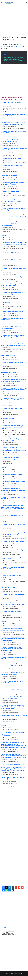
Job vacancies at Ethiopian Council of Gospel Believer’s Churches (12, 409)
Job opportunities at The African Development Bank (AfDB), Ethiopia (11, 200)
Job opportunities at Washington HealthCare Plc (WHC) (11, 439)
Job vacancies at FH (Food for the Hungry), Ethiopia (13, 466)
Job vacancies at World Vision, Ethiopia (13, 550)
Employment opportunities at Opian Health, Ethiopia (14, 716)
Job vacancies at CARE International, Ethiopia (12, 724)
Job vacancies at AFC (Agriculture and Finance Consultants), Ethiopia (12, 542)
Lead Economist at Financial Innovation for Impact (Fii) (13, 778)
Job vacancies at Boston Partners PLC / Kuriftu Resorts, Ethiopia (12, 586)
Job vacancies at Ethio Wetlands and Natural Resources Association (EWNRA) (12, 629)
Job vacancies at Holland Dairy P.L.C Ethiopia (11, 612)
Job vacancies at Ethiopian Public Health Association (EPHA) (13, 568)
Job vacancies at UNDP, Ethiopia (11, 191)
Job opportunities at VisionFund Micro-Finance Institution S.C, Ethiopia (12, 697)
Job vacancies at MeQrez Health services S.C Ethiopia (13, 497)
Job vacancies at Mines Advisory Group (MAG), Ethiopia (12, 301)
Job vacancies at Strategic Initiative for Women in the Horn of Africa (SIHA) (13, 399)
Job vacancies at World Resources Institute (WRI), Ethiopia (14, 149)
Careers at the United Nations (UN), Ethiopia (11, 103)
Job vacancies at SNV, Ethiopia (10, 253)
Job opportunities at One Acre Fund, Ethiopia (11, 576)
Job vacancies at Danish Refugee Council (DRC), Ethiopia (13, 269)
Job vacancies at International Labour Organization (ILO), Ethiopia (12, 174)
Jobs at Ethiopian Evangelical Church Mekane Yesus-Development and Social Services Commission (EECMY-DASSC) (12, 507)
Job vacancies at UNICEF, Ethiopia (11, 158)
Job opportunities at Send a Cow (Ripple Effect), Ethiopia (13, 209)
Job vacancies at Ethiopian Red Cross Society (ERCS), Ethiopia (12, 354)
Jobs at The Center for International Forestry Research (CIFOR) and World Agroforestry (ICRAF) (12, 648)
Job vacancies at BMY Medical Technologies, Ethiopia (10, 224)
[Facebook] (3, 887)
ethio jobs (17, 874)
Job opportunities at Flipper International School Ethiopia (13, 658)
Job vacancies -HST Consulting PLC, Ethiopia (11, 620)
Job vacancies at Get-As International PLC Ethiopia (13, 525)
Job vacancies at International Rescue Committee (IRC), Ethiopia (12, 183)
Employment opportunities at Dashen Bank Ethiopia (14, 234)
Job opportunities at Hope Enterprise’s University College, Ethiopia (12, 284)
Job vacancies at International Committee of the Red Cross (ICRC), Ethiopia (14, 380)
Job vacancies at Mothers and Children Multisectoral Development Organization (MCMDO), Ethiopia (12, 638)
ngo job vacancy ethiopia (10, 821)
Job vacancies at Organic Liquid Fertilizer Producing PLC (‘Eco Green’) (13, 371)
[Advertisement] (14, 21)
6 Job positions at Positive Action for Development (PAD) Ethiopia (12, 140)
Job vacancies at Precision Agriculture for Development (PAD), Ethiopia (13, 533)
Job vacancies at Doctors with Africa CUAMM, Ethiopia (12, 319)
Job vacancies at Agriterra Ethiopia (12, 474)
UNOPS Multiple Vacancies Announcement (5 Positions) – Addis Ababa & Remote (13, 123)
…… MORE (11, 786)
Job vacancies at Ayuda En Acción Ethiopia (14, 217)
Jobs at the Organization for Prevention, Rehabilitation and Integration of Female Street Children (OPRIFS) (13, 707)
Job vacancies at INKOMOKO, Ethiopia (12, 516)
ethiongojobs (8, 808)
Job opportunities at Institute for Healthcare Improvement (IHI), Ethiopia (12, 603)
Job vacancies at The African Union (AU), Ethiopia (13, 595)
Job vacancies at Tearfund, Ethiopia (12, 260)
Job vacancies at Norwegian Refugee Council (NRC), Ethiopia (12, 293)
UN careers (18, 46)
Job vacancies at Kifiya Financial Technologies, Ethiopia (11, 327)
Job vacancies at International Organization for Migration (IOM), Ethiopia (13, 489)
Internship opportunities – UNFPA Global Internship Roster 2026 (13, 115)
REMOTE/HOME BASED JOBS (7, 933)
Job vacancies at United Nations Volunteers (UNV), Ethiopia (11, 458)
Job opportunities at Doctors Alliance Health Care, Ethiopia (12, 682)
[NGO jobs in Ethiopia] (8, 3)
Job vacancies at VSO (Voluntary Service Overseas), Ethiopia (13, 557)
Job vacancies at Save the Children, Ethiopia (11, 166)
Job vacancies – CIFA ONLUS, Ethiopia (12, 690)
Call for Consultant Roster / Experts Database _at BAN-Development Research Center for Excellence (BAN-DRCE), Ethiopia (13, 449)
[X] (6, 887)
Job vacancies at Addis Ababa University (13, 481)
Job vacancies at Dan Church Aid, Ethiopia (14, 666)
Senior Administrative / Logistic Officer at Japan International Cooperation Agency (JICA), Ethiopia (13, 734)
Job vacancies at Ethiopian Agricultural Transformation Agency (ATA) (12, 336)
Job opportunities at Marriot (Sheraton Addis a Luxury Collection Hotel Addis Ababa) (14, 344)
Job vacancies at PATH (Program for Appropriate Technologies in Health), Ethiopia (12, 427)
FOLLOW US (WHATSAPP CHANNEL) (8, 934)
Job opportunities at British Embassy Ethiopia (12, 363)
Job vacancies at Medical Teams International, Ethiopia (11, 417)
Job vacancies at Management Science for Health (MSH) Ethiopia (14, 132)
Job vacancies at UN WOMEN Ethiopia (12, 277)
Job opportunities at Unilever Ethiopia (12, 311)
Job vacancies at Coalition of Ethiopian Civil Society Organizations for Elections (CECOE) (14, 243)
